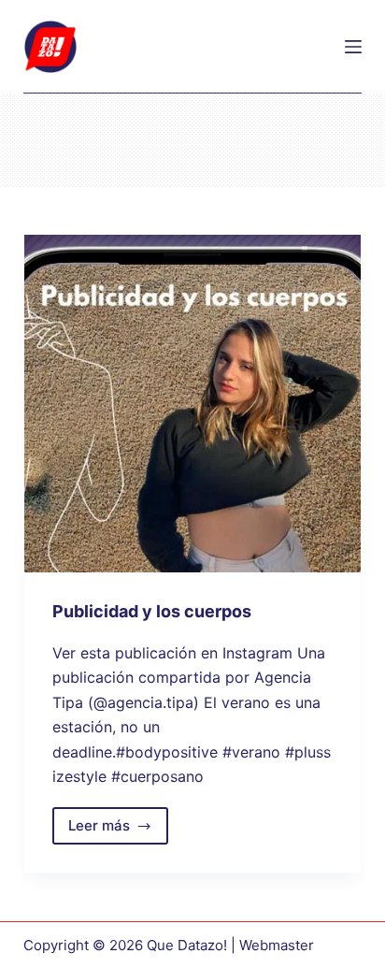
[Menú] (353, 46)
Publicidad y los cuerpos (151, 611)
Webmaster (276, 945)
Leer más (118, 830)
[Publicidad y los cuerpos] (193, 403)
